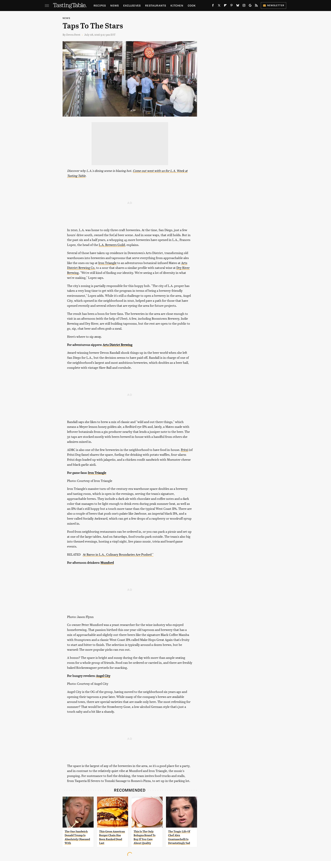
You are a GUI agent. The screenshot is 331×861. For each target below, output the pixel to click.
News (114, 5)
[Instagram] (244, 6)
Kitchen (176, 5)
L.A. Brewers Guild (112, 245)
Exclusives (132, 5)
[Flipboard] (225, 6)
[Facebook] (213, 6)
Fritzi (184, 449)
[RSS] (256, 6)
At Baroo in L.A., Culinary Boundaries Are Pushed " (118, 554)
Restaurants (155, 5)
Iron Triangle (107, 263)
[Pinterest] (231, 6)
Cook (192, 5)
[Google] (250, 6)
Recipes (100, 5)
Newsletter (275, 5)
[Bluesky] (237, 6)
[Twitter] (219, 6)
